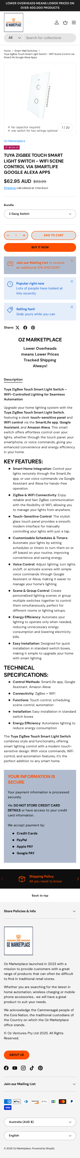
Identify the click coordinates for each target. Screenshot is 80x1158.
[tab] (13, 379)
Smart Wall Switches (26, 50)
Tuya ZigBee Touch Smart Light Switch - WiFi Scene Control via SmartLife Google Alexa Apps (39, 55)
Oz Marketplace (14, 141)
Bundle (9, 205)
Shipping (10, 188)
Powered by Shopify (43, 1148)
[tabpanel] (40, 575)
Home (7, 50)
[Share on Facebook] (25, 327)
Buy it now (40, 247)
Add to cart (53, 235)
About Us (16, 1055)
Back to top (40, 895)
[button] (65, 22)
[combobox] (40, 37)
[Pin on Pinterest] (33, 327)
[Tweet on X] (17, 327)
